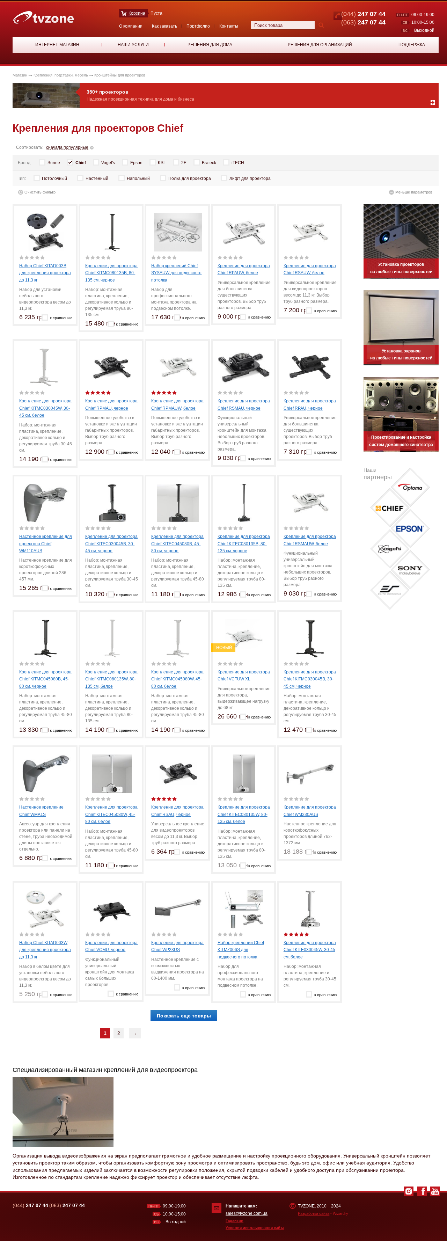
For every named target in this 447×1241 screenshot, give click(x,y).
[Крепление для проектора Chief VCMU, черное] (111, 909)
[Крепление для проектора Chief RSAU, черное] (177, 773)
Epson (136, 162)
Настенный (97, 178)
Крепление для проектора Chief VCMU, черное (111, 946)
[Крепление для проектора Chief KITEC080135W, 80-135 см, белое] (244, 773)
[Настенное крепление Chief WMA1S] (45, 773)
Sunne (53, 162)
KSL (162, 162)
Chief (80, 162)
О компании (130, 26)
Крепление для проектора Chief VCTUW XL (244, 675)
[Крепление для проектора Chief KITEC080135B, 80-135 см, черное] (244, 503)
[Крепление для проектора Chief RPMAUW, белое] (177, 367)
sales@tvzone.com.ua (247, 1213)
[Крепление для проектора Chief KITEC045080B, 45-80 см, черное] (177, 503)
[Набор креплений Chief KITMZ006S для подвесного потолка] (244, 909)
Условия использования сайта (255, 1228)
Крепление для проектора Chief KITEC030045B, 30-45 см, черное (111, 543)
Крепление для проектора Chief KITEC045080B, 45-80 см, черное (177, 543)
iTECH (238, 162)
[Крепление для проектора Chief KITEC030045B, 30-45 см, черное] (111, 503)
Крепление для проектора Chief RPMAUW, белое (177, 404)
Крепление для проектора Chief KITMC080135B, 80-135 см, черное (111, 273)
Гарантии (234, 1220)
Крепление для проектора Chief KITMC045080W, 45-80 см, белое (177, 679)
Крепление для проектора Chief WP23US (177, 946)
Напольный (138, 178)
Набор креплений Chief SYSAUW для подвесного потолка (176, 273)
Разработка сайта (313, 1213)
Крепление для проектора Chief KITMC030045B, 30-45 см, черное (310, 679)
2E (183, 162)
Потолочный (54, 178)
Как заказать (164, 26)
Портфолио (198, 26)
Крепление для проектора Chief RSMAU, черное (244, 404)
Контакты (228, 26)
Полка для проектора (189, 178)
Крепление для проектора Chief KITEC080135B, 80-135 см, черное (244, 543)
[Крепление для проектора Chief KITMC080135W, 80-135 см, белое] (111, 638)
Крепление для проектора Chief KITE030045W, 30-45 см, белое (310, 949)
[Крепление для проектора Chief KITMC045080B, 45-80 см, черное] (45, 638)
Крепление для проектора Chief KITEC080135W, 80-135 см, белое (244, 814)
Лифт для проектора (250, 178)
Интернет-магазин (57, 44)
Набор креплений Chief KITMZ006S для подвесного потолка (241, 949)
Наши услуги (133, 44)
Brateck (209, 162)
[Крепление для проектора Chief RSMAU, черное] (244, 367)
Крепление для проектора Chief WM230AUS (310, 811)
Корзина (137, 13)
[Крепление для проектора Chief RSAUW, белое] (310, 232)
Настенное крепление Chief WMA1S (41, 811)
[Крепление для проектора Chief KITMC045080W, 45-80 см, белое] (177, 638)
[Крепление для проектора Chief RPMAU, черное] (111, 367)
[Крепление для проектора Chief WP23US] (177, 909)
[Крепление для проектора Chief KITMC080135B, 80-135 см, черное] (111, 232)
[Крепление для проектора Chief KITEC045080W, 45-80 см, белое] (111, 773)
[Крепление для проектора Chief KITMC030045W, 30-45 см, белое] (45, 367)
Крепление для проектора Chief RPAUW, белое (244, 269)
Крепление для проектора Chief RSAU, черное (177, 811)
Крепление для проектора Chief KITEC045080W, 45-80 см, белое (111, 814)
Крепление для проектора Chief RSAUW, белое (310, 269)
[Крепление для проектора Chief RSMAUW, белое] (310, 503)
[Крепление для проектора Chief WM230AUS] (310, 773)
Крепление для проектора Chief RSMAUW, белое (310, 540)
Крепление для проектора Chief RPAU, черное (310, 404)
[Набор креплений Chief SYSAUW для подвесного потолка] (177, 232)
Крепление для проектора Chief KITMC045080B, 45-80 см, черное (45, 679)
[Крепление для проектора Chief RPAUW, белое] (244, 232)
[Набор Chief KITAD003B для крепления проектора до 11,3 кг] (45, 232)
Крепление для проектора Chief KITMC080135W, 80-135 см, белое (111, 679)
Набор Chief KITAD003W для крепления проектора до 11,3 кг (45, 949)
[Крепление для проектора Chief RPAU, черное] (310, 367)
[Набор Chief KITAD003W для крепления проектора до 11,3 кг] (45, 909)
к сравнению (61, 318)
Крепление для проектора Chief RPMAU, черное (111, 404)
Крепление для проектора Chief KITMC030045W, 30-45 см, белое (45, 408)
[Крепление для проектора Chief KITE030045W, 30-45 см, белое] (310, 909)
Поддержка (411, 44)
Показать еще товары (184, 1016)
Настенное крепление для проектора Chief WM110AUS (45, 543)
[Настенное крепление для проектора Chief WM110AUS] (45, 503)
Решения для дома (210, 44)
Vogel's (108, 162)
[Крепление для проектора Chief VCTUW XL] (244, 638)
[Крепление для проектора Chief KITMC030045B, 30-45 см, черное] (310, 638)
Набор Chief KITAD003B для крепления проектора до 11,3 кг (45, 273)
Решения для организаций (320, 44)
